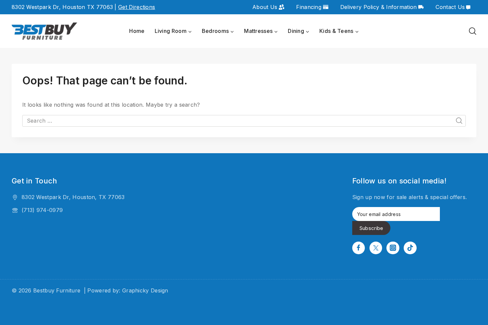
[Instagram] (392, 248)
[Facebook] (358, 248)
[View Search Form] (472, 31)
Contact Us (450, 7)
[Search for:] (244, 120)
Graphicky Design (145, 290)
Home (136, 31)
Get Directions (136, 7)
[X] (375, 248)
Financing (308, 7)
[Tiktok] (410, 248)
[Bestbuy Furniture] (45, 31)
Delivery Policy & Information (378, 7)
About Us (264, 7)
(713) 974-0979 (42, 210)
